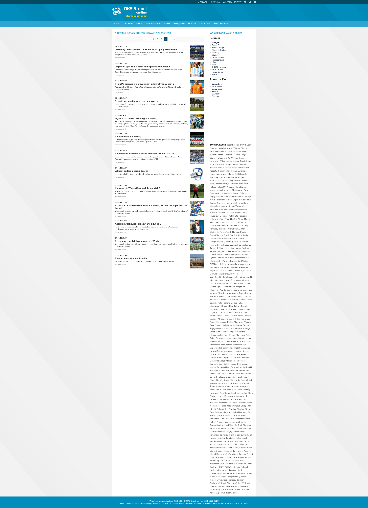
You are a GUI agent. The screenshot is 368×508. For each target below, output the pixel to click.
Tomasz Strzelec (217, 203)
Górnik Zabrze (242, 325)
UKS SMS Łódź (236, 383)
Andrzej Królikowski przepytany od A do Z (138, 223)
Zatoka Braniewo (217, 296)
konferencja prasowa (219, 180)
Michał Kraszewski (218, 454)
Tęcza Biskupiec (226, 270)
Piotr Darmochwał (228, 393)
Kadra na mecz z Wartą (128, 136)
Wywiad (215, 94)
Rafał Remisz (233, 225)
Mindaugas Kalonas (218, 335)
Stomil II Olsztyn (219, 50)
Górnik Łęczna (244, 338)
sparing (229, 241)
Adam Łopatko (244, 283)
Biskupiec (214, 309)
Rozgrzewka (233, 476)
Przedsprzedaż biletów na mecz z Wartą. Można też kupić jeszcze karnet (151, 206)
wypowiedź (235, 180)
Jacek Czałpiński (217, 251)
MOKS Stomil (217, 69)
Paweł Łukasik (245, 199)
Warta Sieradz (241, 444)
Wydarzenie (217, 89)
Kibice (167, 23)
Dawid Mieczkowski (228, 402)
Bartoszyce (215, 370)
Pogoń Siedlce (216, 235)
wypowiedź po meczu (226, 480)
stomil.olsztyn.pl (233, 251)
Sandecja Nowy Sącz (226, 367)
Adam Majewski (229, 470)
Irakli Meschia (230, 425)
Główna (117, 23)
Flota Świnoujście (242, 348)
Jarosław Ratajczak (226, 438)
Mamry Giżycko (240, 193)
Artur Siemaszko (217, 222)
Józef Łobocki (233, 144)
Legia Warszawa (225, 148)
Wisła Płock (234, 312)
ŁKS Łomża (237, 389)
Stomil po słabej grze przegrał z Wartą (136, 101)
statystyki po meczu (240, 486)
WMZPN (247, 296)
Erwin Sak (237, 242)
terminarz (245, 319)
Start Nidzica (231, 219)
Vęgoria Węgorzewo (238, 209)
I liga (222, 309)
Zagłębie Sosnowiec (236, 431)
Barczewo (214, 267)
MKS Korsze (226, 344)
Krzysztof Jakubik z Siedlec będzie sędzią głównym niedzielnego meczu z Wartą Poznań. (148, 174)
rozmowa (245, 180)
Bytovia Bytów (221, 283)
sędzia (229, 161)
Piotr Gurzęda (232, 492)
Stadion (192, 23)
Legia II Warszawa (225, 396)
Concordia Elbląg (217, 360)
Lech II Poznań (230, 473)
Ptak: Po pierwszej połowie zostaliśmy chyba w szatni (144, 84)
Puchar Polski (224, 171)
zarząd (228, 164)
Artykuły (128, 23)
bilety (212, 183)
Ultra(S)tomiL (231, 309)
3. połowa (220, 492)
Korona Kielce (216, 315)
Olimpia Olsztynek (236, 335)
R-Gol (237, 319)
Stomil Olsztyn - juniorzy (227, 183)
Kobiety (215, 74)
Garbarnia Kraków (218, 225)
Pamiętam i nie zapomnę (226, 338)
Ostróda (223, 216)
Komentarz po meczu (219, 441)
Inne (214, 64)
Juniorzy (215, 52)
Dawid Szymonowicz (243, 290)
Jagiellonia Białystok (229, 273)
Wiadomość (217, 86)
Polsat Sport (241, 438)
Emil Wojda (243, 261)
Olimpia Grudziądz (230, 238)
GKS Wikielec (232, 158)
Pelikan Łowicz (224, 167)
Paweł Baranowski (218, 174)
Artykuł (215, 91)
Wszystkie (217, 43)
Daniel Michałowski (237, 187)
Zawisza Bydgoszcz (231, 254)
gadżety (213, 171)
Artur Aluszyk (227, 193)
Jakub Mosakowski (218, 447)
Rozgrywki (179, 23)
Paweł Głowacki (229, 261)
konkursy (214, 228)
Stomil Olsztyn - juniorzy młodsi (238, 380)
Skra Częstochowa (218, 476)
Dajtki (235, 199)
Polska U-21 (222, 409)
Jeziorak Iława (229, 286)
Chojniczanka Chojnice (228, 293)
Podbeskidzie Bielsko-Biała (240, 447)
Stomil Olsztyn (153, 23)
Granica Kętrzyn (241, 357)
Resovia (244, 306)
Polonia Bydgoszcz (225, 357)
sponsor (242, 299)
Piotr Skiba (215, 245)
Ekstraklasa (237, 190)
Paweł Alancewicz (218, 322)
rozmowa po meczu (232, 351)
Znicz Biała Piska (217, 177)
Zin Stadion (225, 267)
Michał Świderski (239, 171)
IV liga (222, 161)
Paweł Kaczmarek (240, 386)
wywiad (234, 267)
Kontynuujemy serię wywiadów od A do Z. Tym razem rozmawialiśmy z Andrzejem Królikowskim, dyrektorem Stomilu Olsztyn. (146, 228)
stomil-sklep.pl (216, 190)
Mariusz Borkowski (237, 435)
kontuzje (214, 164)
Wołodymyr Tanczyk (237, 454)
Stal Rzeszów (241, 216)
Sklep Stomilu (221, 23)
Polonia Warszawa (218, 373)
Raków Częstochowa (219, 383)
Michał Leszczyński (225, 248)
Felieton (215, 96)
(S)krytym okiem (239, 415)
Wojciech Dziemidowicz (240, 245)
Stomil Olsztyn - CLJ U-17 (232, 483)
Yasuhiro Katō (224, 405)
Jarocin (213, 248)
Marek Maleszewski (225, 444)
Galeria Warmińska (229, 299)
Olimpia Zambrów (225, 354)
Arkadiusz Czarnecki (233, 328)
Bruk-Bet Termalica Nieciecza (233, 463)
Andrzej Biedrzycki (218, 151)
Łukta (236, 306)
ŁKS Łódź (227, 389)
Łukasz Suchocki (217, 154)
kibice (234, 167)
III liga (244, 312)
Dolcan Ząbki (215, 286)
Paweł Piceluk (216, 380)
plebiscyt (225, 245)
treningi (241, 309)
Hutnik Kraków (216, 351)
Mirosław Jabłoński (237, 422)
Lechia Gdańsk (230, 315)
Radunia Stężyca (245, 473)
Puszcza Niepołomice (236, 151)
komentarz (214, 418)
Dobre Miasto (245, 293)
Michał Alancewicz (230, 277)
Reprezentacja (218, 60)
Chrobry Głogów (236, 409)
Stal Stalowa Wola (234, 296)
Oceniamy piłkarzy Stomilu (221, 489)
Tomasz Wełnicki (242, 418)
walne (221, 164)
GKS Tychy (223, 312)
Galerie (139, 23)
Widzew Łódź (244, 167)
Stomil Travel (216, 389)
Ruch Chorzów (244, 425)
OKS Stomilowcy (219, 67)
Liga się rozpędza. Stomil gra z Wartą (136, 118)
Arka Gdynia (240, 270)
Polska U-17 (222, 187)
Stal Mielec (226, 415)
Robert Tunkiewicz (237, 206)
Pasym (245, 241)
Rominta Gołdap (230, 303)
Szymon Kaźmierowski (225, 325)
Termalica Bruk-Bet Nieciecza (223, 364)
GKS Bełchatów (242, 370)
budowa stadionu (217, 212)
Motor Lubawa (239, 344)
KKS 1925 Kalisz (225, 467)
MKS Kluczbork (237, 441)
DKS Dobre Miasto (218, 264)
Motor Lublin (215, 261)
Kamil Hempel (243, 377)
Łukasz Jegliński (217, 219)
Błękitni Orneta (238, 341)
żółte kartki (215, 299)
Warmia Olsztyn (240, 148)
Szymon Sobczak (241, 467)
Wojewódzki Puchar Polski (221, 348)
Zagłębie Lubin (216, 328)
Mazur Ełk (242, 222)
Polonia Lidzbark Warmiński (240, 428)
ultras (242, 277)
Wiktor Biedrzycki (244, 367)
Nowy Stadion (218, 57)
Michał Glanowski (235, 322)
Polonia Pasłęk (225, 232)
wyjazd (224, 206)
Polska (213, 187)
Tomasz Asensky (244, 451)
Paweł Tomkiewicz (232, 280)
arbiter (236, 161)
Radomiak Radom (223, 386)
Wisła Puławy (234, 228)
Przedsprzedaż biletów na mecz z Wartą (137, 241)
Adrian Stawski (224, 457)
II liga (243, 154)
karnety (213, 293)
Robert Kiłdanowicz (219, 422)
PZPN (231, 216)
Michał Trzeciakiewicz (235, 360)
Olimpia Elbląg (227, 306)
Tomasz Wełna (216, 425)
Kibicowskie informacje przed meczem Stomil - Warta (144, 153)
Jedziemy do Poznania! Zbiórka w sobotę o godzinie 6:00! (146, 49)
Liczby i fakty (215, 470)
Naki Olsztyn (215, 341)
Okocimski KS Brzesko (238, 174)
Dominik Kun (246, 161)
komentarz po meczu (219, 435)
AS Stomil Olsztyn (226, 319)
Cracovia (226, 341)
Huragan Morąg (239, 232)
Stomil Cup (216, 45)
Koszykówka (217, 72)
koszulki (227, 190)
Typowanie (204, 23)
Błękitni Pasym (244, 219)
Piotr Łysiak (243, 235)
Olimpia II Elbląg (239, 405)
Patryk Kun (222, 257)
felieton (218, 412)
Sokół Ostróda (230, 235)
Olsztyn (235, 164)
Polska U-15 (231, 222)
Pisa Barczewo (226, 290)
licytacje (233, 283)
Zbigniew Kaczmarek (235, 177)
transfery (244, 225)
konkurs (222, 228)
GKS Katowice (227, 370)
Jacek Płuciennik (234, 212)
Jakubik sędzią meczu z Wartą (131, 171)
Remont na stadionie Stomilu (131, 258)
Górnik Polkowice (218, 431)
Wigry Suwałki (216, 196)
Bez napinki (242, 393)
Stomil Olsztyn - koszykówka (222, 451)
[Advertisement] (203, 12)
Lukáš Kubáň (238, 457)
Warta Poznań (222, 331)
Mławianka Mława (236, 264)
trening (229, 203)
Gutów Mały (215, 238)
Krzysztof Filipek (233, 154)
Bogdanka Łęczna (237, 331)
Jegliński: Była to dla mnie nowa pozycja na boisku (142, 66)
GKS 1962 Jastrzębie (230, 460)
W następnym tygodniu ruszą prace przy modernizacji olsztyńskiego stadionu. (144, 261)
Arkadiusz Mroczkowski (238, 257)
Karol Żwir (243, 183)
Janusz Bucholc (242, 248)
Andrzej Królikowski (219, 209)
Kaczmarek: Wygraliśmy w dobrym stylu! (137, 188)
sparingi (248, 264)
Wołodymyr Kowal (218, 428)
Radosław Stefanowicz (234, 196)
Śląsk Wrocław (227, 418)
